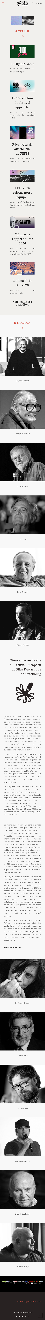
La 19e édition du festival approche (22, 102)
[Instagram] (28, 1316)
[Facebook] (17, 1316)
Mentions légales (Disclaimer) (29, 1301)
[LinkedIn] (25, 1316)
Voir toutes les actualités (22, 303)
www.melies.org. (10, 782)
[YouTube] (22, 1316)
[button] (12, 21)
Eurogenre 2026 (22, 64)
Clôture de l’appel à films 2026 (22, 239)
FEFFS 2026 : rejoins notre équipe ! (22, 192)
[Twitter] (19, 1316)
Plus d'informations (12, 947)
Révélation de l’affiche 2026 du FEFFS (22, 149)
